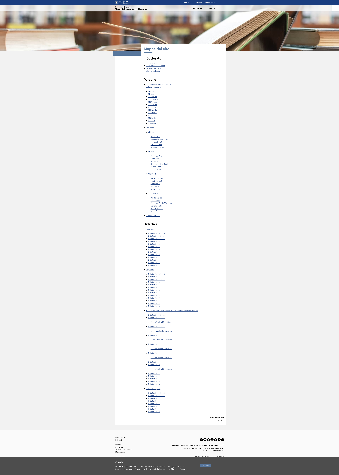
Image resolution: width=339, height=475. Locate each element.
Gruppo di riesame (153, 215)
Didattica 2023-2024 (156, 238)
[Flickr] (222, 439)
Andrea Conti (155, 200)
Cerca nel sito (197, 8)
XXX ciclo (151, 120)
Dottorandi (150, 127)
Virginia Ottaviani (157, 169)
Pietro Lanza (155, 136)
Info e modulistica (153, 71)
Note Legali (119, 447)
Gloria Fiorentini (157, 205)
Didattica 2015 (154, 262)
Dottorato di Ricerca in (131, 8)
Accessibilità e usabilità (123, 449)
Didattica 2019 (154, 252)
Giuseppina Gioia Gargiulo (160, 164)
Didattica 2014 (154, 265)
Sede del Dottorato (153, 68)
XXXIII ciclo (152, 112)
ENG (213, 8)
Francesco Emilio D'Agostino (161, 203)
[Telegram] (219, 439)
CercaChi (199, 2)
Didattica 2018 (154, 254)
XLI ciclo (151, 91)
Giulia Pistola (155, 189)
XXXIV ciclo (152, 110)
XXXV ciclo (152, 107)
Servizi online (210, 2)
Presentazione (151, 63)
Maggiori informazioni (179, 469)
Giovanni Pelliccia (157, 147)
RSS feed (118, 440)
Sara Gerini (155, 158)
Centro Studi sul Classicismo (161, 322)
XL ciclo (151, 94)
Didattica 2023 (154, 241)
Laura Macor (155, 183)
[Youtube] (204, 439)
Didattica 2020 (154, 249)
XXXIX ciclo (152, 96)
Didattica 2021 (154, 246)
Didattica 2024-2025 (156, 236)
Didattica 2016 (154, 260)
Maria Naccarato (157, 208)
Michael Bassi (156, 166)
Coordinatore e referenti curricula (158, 84)
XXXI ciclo (152, 118)
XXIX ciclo (152, 123)
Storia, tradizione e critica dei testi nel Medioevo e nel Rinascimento (172, 310)
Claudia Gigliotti (156, 181)
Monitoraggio (120, 452)
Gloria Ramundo (157, 161)
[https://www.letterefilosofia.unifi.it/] (122, 2)
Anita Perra (155, 186)
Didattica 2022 (154, 244)
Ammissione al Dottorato (155, 65)
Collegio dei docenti (153, 87)
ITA (210, 8)
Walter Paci (155, 211)
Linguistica (150, 269)
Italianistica (150, 228)
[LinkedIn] (212, 439)
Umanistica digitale (153, 388)
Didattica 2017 (154, 257)
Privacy (118, 445)
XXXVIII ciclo (153, 99)
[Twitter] (201, 439)
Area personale (120, 457)
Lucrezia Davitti (156, 142)
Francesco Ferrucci (158, 156)
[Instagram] (215, 439)
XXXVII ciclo (152, 102)
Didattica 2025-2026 (156, 233)
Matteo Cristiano (157, 178)
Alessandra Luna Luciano (160, 139)
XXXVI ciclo (152, 104)
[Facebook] (208, 439)
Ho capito (205, 465)
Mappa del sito (120, 437)
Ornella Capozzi (156, 197)
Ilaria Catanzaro (156, 144)
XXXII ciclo (152, 115)
